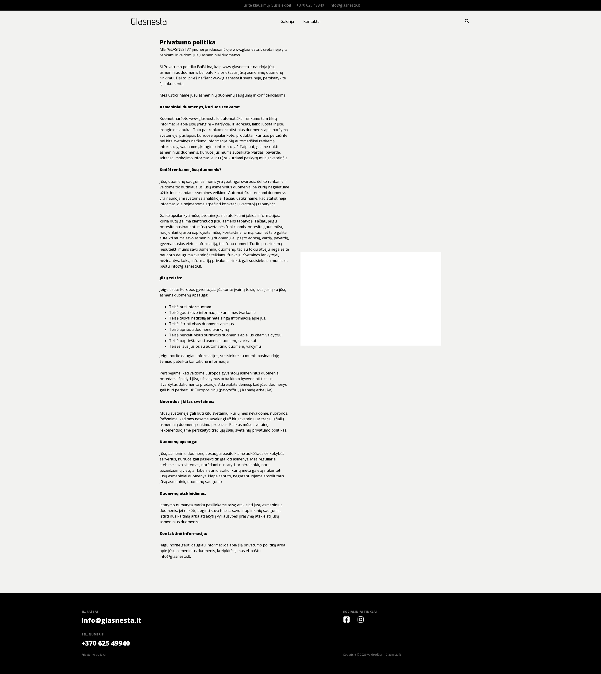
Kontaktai (311, 21)
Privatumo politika (93, 655)
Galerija (287, 21)
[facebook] (346, 619)
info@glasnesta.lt (345, 5)
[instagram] (360, 619)
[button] (467, 21)
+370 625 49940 (310, 5)
